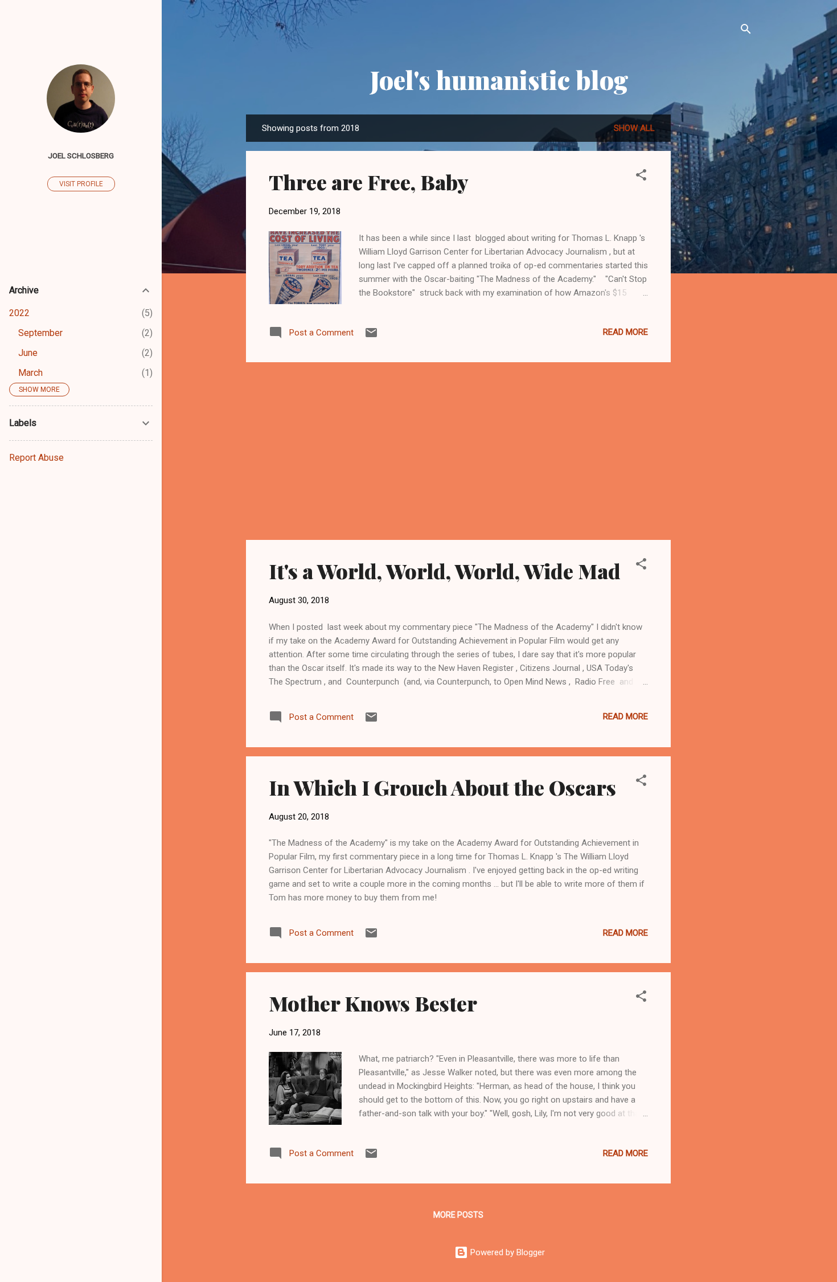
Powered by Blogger (506, 1252)
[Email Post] (371, 336)
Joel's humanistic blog (499, 79)
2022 (19, 313)
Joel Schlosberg (81, 155)
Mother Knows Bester (373, 1003)
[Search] (746, 31)
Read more (625, 332)
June (28, 352)
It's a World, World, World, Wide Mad (445, 570)
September (40, 332)
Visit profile (81, 184)
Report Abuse (36, 457)
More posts (458, 1214)
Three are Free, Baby (369, 181)
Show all (634, 128)
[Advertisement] (716, 285)
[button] (641, 177)
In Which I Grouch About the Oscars (442, 787)
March (30, 372)
